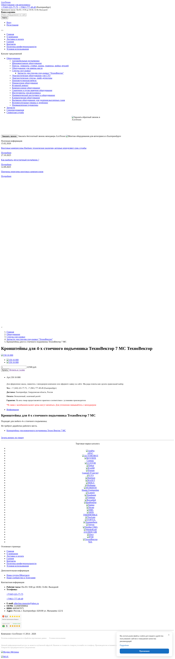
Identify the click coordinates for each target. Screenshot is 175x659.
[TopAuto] (90, 517)
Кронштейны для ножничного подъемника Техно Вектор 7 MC (36, 430)
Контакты (11, 44)
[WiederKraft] (90, 529)
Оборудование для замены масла (27, 68)
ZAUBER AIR (90, 532)
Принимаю (144, 651)
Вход (9, 22)
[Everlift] (90, 468)
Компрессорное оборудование (26, 88)
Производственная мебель (24, 80)
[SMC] (90, 510)
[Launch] (90, 492)
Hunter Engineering (90, 490)
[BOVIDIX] (90, 458)
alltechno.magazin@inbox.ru (26, 603)
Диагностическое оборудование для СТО (31, 75)
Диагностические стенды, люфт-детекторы (32, 78)
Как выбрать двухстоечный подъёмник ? (20, 160)
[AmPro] (90, 451)
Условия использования (18, 49)
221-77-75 (9, 7)
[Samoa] (90, 505)
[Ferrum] (90, 470)
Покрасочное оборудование (25, 83)
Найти (4, 18)
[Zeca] (90, 534)
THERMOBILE (90, 515)
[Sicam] (90, 507)
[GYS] (90, 475)
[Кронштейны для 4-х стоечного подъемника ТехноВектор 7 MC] (7, 355)
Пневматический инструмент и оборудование (33, 95)
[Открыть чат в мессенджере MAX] (4, 656)
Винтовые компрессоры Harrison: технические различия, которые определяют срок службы (43, 148)
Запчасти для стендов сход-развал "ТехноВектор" (41, 73)
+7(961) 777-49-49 (15, 599)
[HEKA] (90, 483)
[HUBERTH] (90, 488)
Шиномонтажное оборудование (27, 63)
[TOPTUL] (90, 520)
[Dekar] (90, 465)
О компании (12, 37)
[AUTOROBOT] (90, 456)
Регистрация (12, 25)
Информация (13, 409)
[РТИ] (90, 537)
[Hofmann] (90, 485)
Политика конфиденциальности (22, 46)
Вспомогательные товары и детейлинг (30, 102)
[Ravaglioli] (90, 500)
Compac (90, 460)
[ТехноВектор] (90, 539)
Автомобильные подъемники (26, 61)
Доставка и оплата (15, 39)
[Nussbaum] (90, 495)
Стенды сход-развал (21, 70)
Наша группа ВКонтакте (18, 575)
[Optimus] (90, 497)
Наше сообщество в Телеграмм (21, 578)
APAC (90, 453)
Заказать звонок (9, 136)
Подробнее (6, 153)
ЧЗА (90, 542)
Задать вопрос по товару (12, 437)
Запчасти (11, 107)
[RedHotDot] (90, 502)
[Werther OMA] (90, 527)
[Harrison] (90, 478)
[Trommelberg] (90, 522)
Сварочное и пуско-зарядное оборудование (32, 90)
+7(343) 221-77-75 (15, 594)
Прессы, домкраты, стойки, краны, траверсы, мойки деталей (40, 66)
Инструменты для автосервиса (26, 93)
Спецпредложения (15, 110)
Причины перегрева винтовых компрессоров (22, 171)
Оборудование (13, 58)
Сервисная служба (15, 112)
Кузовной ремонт (20, 85)
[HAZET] (90, 480)
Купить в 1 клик (17, 370)
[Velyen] (90, 524)
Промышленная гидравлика (25, 105)
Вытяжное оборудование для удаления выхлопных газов (38, 100)
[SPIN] (90, 512)
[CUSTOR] (90, 463)
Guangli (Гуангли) (90, 473)
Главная (10, 34)
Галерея (10, 41)
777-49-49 (27, 7)
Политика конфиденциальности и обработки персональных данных (24, 638)
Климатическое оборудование (26, 98)
